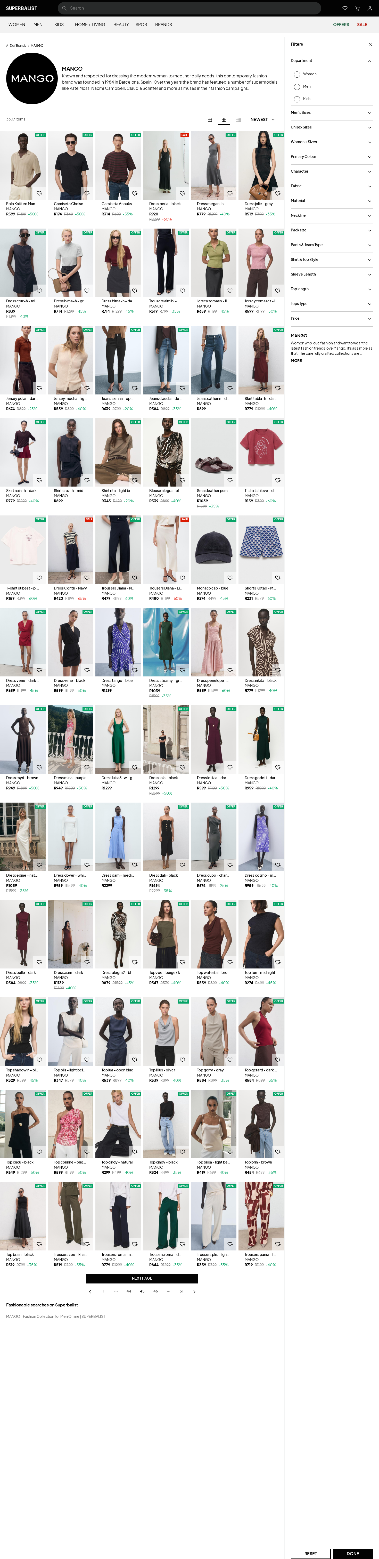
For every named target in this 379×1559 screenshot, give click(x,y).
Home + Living (90, 25)
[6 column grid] (224, 120)
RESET (310, 1554)
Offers (341, 25)
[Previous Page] (90, 1291)
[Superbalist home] (21, 8)
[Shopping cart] (357, 8)
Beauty (121, 25)
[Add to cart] (39, 193)
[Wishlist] (345, 8)
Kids (59, 25)
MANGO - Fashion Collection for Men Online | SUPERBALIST (55, 1317)
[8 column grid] (238, 120)
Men (38, 25)
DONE (353, 1554)
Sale (362, 25)
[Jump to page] (116, 1291)
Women (17, 25)
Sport (142, 25)
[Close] (370, 44)
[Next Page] (194, 1291)
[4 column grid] (210, 120)
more (296, 361)
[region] (23, 165)
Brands (163, 25)
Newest (259, 120)
